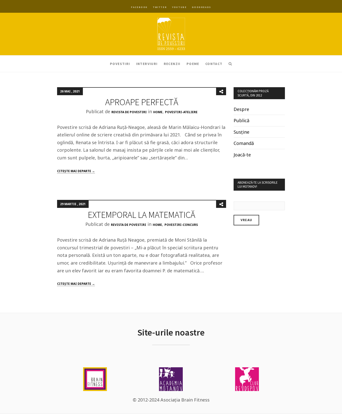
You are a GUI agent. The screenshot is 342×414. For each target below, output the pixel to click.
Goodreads (201, 7)
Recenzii (172, 63)
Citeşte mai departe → (76, 171)
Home (157, 112)
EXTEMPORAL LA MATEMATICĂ (141, 214)
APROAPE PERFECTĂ (141, 102)
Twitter (160, 7)
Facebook (139, 7)
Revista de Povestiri (129, 112)
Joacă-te (242, 155)
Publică (241, 120)
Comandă (244, 143)
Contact (214, 63)
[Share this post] (221, 91)
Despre (241, 109)
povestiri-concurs (181, 225)
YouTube (179, 7)
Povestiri (120, 63)
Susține (241, 132)
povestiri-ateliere (181, 112)
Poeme (193, 63)
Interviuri (147, 63)
